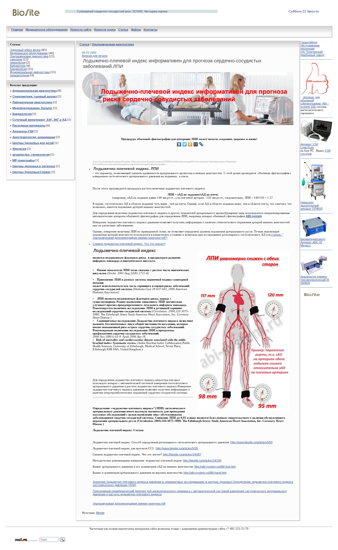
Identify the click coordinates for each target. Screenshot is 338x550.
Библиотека (18, 65)
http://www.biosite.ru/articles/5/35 (177, 448)
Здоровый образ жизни (25, 50)
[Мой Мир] (196, 144)
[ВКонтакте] (179, 144)
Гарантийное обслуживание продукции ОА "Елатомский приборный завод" (313, 49)
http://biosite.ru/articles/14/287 (182, 454)
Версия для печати (94, 55)
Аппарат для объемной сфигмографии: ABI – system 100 (315, 102)
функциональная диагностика (34, 90)
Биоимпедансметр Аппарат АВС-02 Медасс (313, 242)
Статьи (84, 44)
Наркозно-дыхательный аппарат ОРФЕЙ (311, 205)
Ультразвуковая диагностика (29, 56)
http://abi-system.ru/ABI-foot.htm (215, 466)
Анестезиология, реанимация (33, 137)
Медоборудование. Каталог (32, 108)
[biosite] (26, 22)
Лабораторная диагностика (32, 102)
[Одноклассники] (190, 144)
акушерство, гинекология (31, 154)
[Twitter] (184, 144)
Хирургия (19, 148)
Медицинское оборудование (29, 53)
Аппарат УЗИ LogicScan (309, 146)
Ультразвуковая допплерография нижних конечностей (129, 503)
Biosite (100, 512)
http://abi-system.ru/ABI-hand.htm (205, 472)
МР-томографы (23, 160)
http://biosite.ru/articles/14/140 (202, 460)
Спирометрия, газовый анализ (34, 96)
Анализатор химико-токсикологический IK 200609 (315, 280)
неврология (17, 62)
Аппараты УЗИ (23, 131)
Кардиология (18, 69)
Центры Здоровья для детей (33, 143)
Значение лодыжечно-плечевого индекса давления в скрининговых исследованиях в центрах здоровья (163, 481)
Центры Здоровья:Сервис (31, 172)
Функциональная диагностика (30, 72)
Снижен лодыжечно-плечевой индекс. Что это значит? (129, 243)
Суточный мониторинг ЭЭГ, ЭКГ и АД (39, 119)
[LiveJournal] (201, 144)
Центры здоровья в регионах (33, 166)
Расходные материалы (28, 125)
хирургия (16, 59)
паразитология (20, 75)
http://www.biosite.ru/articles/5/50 (252, 442)
